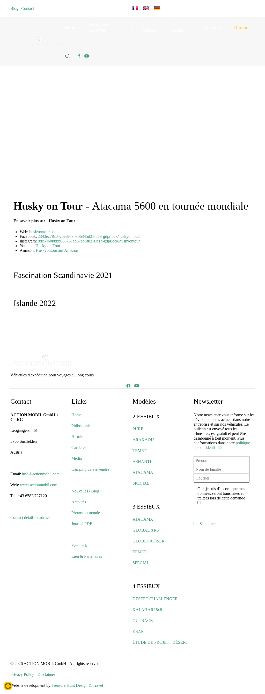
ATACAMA (142, 472)
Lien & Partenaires (86, 556)
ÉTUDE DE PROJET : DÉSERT (160, 642)
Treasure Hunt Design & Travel (77, 685)
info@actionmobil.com (41, 474)
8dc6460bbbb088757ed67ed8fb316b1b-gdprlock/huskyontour (89, 241)
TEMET (139, 450)
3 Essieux (179, 27)
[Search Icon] (67, 56)
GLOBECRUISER (148, 541)
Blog (14, 8)
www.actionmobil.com (38, 485)
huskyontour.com (43, 232)
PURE (137, 429)
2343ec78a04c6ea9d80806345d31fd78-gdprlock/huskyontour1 (89, 236)
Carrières (78, 447)
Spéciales (212, 27)
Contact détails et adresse (30, 517)
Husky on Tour (47, 246)
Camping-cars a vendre (90, 469)
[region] (135, 133)
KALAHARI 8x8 (147, 609)
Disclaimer (46, 674)
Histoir (77, 436)
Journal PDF (81, 523)
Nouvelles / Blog (85, 491)
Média (76, 458)
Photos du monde (85, 513)
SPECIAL (141, 483)
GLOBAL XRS (145, 530)
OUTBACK (142, 620)
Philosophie (81, 426)
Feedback (79, 545)
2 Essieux (148, 27)
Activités (78, 502)
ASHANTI (141, 461)
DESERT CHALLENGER (155, 599)
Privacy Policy (22, 674)
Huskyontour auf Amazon (57, 250)
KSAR (138, 631)
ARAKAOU (143, 440)
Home (71, 27)
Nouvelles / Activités (100, 27)
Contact (27, 8)
